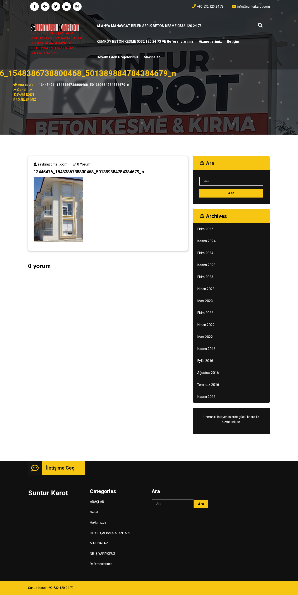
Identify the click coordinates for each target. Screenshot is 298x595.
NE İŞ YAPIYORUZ (102, 554)
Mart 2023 (205, 301)
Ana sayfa (25, 85)
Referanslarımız (101, 564)
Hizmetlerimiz (210, 41)
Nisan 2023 (206, 289)
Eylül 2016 (205, 361)
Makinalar (152, 57)
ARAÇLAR (97, 502)
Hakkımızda (98, 522)
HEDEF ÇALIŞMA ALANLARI (110, 533)
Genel (21, 90)
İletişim (233, 41)
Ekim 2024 (205, 253)
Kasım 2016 (206, 349)
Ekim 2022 (205, 313)
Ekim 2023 (205, 277)
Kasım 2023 (206, 265)
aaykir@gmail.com (52, 164)
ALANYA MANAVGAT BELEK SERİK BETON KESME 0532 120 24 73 (149, 26)
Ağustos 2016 (208, 373)
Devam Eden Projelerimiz (118, 57)
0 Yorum (83, 164)
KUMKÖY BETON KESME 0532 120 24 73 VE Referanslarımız (145, 41)
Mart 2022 (205, 337)
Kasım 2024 (206, 241)
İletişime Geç (60, 468)
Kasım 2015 (206, 397)
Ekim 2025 (205, 229)
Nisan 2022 (206, 325)
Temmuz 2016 (208, 385)
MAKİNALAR (99, 543)
